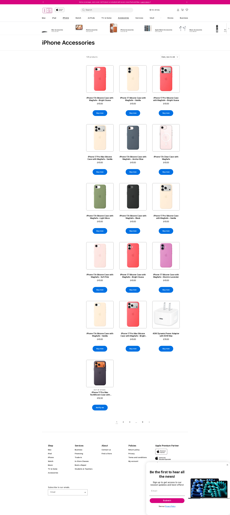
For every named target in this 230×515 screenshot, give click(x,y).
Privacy (131, 454)
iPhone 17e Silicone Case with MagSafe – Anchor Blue (133, 158)
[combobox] (106, 10)
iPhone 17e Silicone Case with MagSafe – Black (133, 217)
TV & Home (52, 469)
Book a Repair (80, 465)
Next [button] (187, 2)
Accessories (53, 473)
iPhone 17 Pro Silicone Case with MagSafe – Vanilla (166, 217)
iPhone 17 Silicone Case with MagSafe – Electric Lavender (166, 276)
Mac (49, 450)
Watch (50, 461)
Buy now (99, 113)
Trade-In (78, 457)
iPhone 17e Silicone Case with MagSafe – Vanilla (100, 334)
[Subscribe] (84, 492)
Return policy (134, 450)
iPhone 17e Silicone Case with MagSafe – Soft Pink (100, 276)
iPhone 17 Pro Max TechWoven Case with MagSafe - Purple (100, 393)
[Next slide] (228, 28)
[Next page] (149, 422)
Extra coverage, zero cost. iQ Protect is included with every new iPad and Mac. (114, 2)
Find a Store (107, 454)
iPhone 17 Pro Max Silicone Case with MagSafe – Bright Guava (133, 334)
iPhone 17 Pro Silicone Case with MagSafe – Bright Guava (166, 99)
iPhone (51, 457)
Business (78, 450)
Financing (79, 454)
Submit (167, 500)
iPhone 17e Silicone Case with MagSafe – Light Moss (100, 217)
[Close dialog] (227, 464)
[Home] (47, 11)
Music (50, 465)
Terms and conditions (137, 457)
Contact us (106, 450)
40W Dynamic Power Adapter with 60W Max (166, 334)
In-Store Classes (82, 461)
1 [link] (116, 422)
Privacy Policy (170, 506)
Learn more (145, 2)
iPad (50, 454)
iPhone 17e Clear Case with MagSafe (166, 158)
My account (133, 461)
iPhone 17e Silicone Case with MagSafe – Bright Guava (100, 99)
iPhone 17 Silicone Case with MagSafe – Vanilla (133, 99)
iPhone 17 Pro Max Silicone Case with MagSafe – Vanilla (99, 158)
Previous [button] (43, 2)
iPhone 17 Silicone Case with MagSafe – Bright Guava (133, 276)
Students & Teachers (83, 469)
